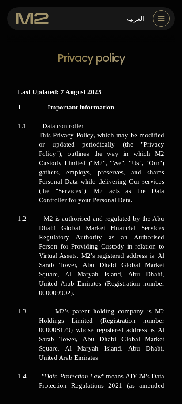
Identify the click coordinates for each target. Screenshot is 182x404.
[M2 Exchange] (32, 18)
